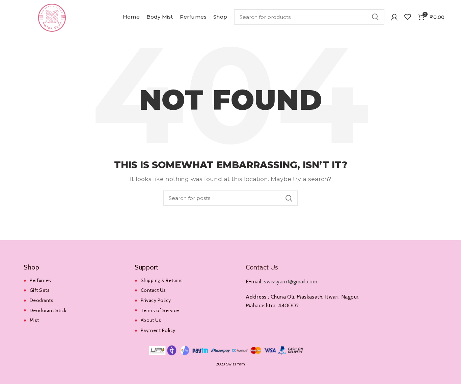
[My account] (394, 17)
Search (375, 17)
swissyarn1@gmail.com (290, 281)
